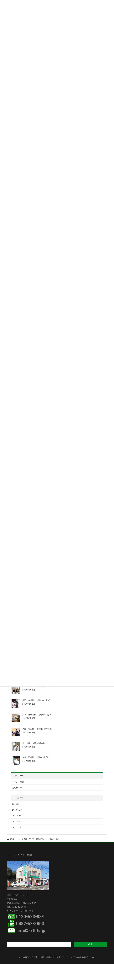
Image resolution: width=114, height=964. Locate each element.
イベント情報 (18, 782)
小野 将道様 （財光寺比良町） (37, 700)
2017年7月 (17, 827)
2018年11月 (17, 810)
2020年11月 (17, 804)
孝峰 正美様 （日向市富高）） (37, 757)
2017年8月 (17, 821)
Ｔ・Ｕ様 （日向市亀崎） (34, 743)
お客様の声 (17, 787)
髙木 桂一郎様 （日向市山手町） (38, 714)
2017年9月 (17, 816)
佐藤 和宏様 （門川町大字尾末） (38, 729)
